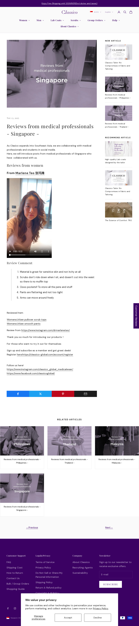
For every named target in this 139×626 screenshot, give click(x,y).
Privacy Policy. (100, 608)
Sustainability (80, 572)
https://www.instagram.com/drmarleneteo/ (45, 330)
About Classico (81, 562)
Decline (98, 617)
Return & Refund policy (48, 587)
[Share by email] (85, 394)
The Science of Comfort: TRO (118, 220)
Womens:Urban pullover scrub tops (26, 319)
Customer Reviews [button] (136, 315)
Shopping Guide (16, 589)
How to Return (15, 572)
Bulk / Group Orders (18, 583)
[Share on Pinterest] (63, 394)
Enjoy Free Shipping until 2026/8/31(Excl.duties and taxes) (69, 3)
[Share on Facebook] (18, 394)
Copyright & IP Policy (47, 593)
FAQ (9, 562)
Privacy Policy (43, 567)
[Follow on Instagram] (15, 608)
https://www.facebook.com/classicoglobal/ (31, 373)
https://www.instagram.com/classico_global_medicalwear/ (40, 369)
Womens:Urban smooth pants (23, 323)
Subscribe (110, 584)
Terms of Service (45, 562)
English (107, 12)
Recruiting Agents (82, 567)
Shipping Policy (44, 582)
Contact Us (13, 578)
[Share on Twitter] (40, 394)
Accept (68, 617)
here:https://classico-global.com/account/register (45, 354)
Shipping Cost (15, 567)
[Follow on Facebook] (8, 608)
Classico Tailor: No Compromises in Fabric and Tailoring (117, 65)
